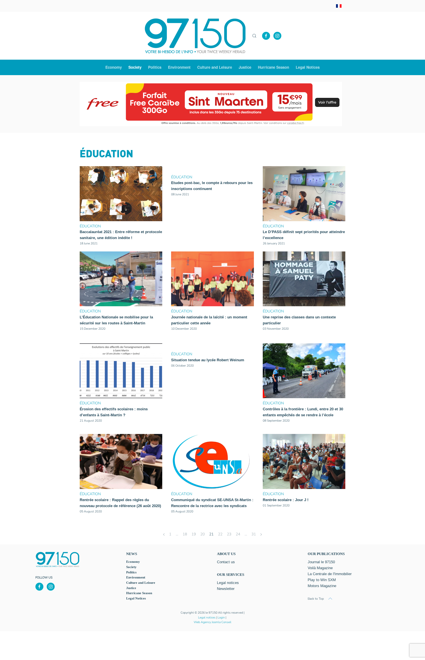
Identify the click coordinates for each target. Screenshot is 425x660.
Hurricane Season (273, 67)
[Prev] (164, 534)
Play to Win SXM (322, 580)
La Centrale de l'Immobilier (330, 574)
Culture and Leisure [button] (214, 67)
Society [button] (134, 67)
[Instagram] (277, 36)
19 (193, 534)
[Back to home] (195, 35)
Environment (179, 67)
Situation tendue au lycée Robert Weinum (207, 360)
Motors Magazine (322, 586)
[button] (254, 36)
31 (253, 534)
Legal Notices (308, 67)
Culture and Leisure (140, 582)
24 (238, 534)
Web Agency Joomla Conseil (212, 622)
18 (185, 534)
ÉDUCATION (90, 226)
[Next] (261, 534)
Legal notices (207, 617)
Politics (154, 67)
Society (131, 567)
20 (202, 534)
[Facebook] (266, 36)
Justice (245, 67)
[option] (211, 104)
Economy (133, 561)
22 (220, 534)
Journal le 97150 (321, 562)
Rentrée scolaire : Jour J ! (286, 500)
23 (229, 534)
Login (221, 617)
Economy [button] (113, 67)
